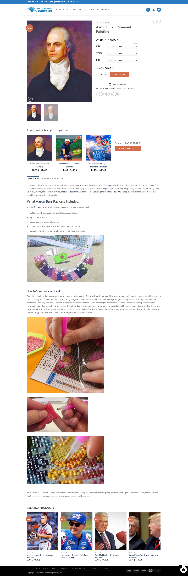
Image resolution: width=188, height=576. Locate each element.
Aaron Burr (104, 88)
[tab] (33, 178)
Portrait (124, 88)
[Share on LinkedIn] (117, 94)
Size (98, 46)
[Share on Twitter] (103, 94)
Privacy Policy (33, 569)
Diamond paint (109, 185)
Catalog (67, 10)
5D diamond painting (69, 191)
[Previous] (31, 61)
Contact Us (93, 10)
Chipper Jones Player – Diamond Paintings (40, 556)
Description (33, 179)
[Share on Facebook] (98, 94)
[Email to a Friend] (107, 94)
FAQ (84, 10)
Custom (77, 10)
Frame (99, 53)
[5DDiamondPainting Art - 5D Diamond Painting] (39, 9)
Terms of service (49, 569)
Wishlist (105, 10)
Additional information (52, 179)
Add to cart (119, 74)
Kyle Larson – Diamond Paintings (74, 555)
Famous (106, 23)
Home (59, 10)
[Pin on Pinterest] (112, 94)
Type (98, 60)
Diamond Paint (51, 291)
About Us (96, 569)
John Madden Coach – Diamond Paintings (107, 556)
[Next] (87, 61)
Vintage (131, 88)
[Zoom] (30, 99)
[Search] (148, 10)
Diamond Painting (112, 191)
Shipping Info (64, 569)
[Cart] (159, 10)
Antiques (111, 88)
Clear (136, 43)
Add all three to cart (127, 148)
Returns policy (78, 569)
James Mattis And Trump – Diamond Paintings (143, 556)
